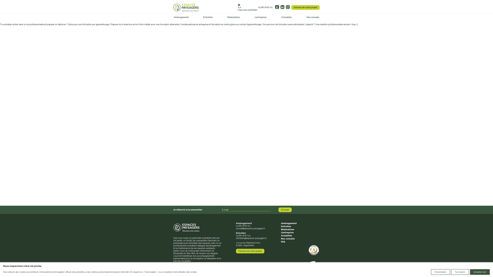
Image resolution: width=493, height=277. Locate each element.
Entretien (208, 17)
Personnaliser (440, 272)
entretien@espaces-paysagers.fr (251, 238)
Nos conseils (313, 17)
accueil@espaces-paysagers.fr (250, 228)
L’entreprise (260, 17)
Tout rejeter (460, 272)
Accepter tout (480, 272)
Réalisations (233, 17)
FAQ (283, 242)
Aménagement (181, 17)
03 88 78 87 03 (243, 235)
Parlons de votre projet (305, 7)
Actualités (286, 17)
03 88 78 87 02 (265, 7)
